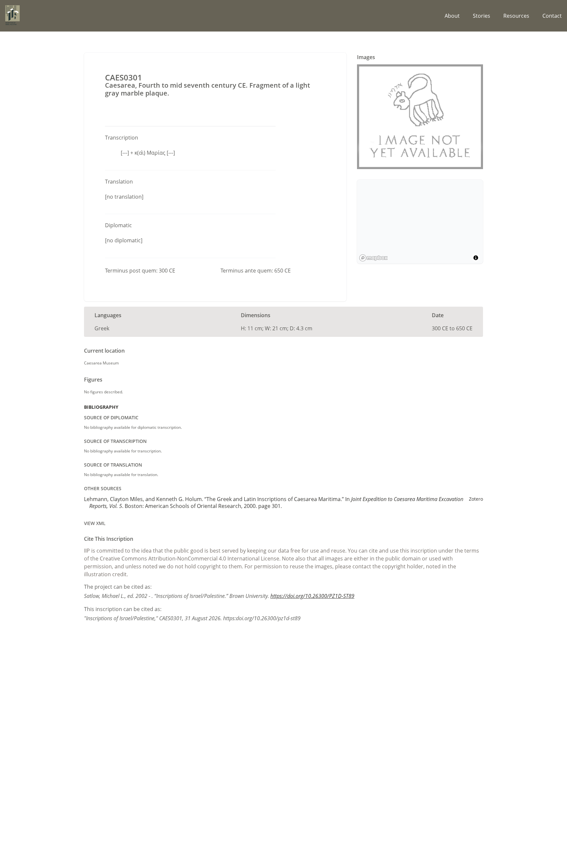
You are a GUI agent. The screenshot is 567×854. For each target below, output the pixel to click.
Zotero (476, 499)
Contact (552, 15)
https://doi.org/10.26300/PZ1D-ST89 (312, 596)
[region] (420, 222)
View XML (94, 523)
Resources (516, 15)
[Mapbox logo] (373, 258)
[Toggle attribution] (476, 258)
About (452, 15)
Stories (481, 15)
